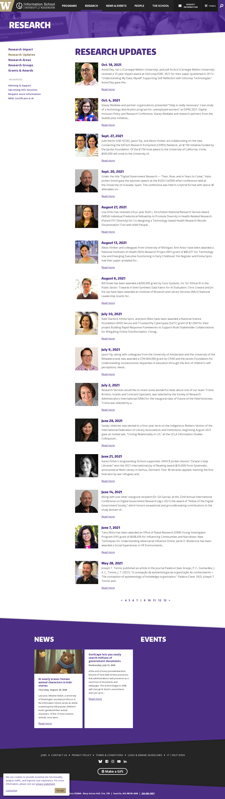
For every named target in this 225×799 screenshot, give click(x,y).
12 (159, 600)
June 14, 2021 (111, 492)
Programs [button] (69, 6)
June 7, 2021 (110, 527)
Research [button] (91, 6)
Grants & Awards (20, 70)
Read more (108, 89)
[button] (210, 6)
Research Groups (20, 65)
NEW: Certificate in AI (21, 98)
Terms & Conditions (109, 755)
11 (154, 600)
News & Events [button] (116, 6)
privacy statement (45, 783)
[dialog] (36, 784)
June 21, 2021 (111, 456)
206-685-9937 (148, 793)
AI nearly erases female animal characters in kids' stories (55, 682)
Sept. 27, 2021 (112, 136)
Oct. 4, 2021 (110, 100)
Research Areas (19, 60)
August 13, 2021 (114, 243)
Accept (60, 790)
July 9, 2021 (110, 349)
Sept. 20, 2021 (112, 171)
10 (149, 600)
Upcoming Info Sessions (22, 89)
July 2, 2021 (110, 385)
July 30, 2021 (111, 314)
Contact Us (59, 755)
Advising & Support (19, 85)
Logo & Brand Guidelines (145, 755)
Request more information (24, 94)
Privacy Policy (81, 755)
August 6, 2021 (113, 278)
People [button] (139, 6)
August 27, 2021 (114, 207)
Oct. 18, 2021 (111, 64)
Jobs (44, 755)
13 (164, 600)
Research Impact (20, 49)
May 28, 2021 (112, 563)
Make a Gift (113, 771)
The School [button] (160, 6)
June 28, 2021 (112, 421)
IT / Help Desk (176, 755)
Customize (11, 790)
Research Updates (21, 55)
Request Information (191, 5)
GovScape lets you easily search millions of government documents (105, 658)
